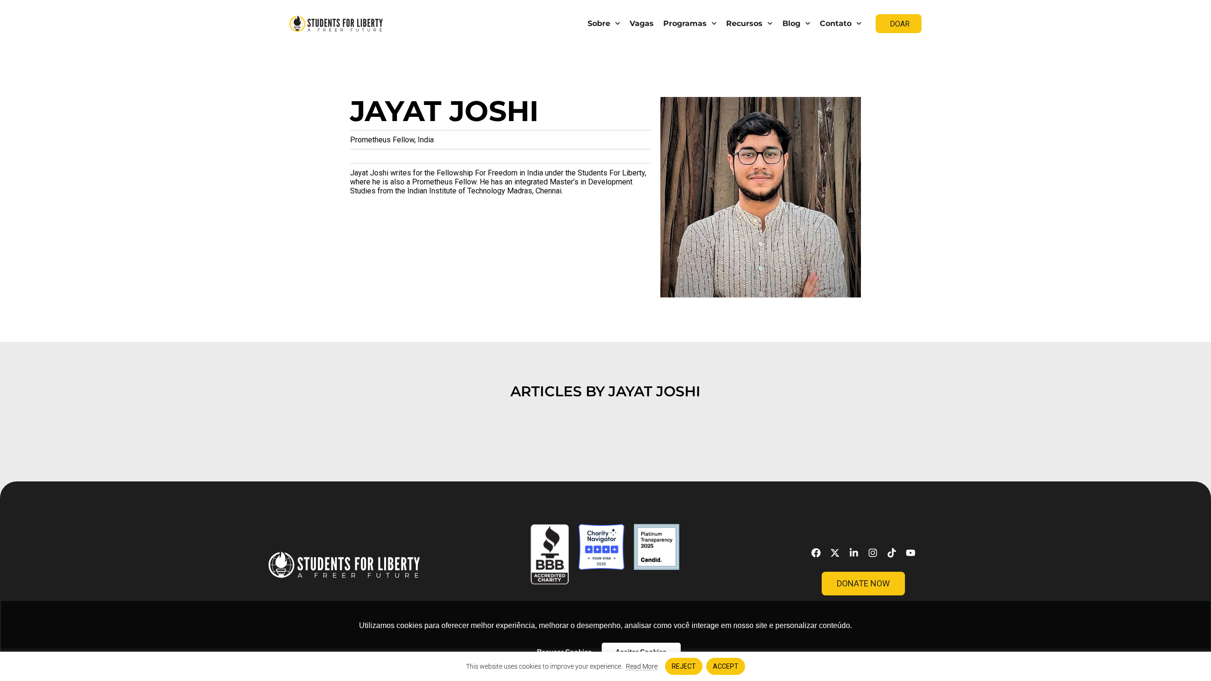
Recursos (744, 23)
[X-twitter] (834, 552)
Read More (642, 666)
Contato (835, 23)
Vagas (642, 23)
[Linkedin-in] (853, 552)
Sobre (599, 23)
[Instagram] (872, 552)
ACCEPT (725, 666)
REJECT (684, 666)
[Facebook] (816, 552)
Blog (791, 23)
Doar (900, 23)
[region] (605, 666)
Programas (685, 23)
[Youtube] (910, 552)
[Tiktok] (891, 552)
